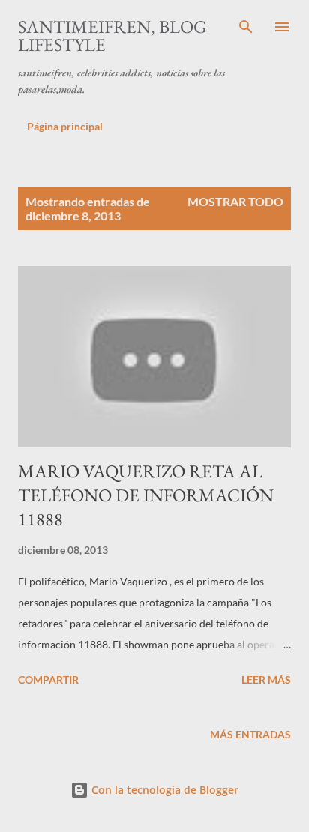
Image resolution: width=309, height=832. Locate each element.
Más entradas (250, 734)
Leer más (266, 679)
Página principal (65, 126)
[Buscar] (246, 27)
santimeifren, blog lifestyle (112, 35)
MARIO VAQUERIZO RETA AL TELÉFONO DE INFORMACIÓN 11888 (146, 495)
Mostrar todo (236, 201)
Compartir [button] (48, 679)
